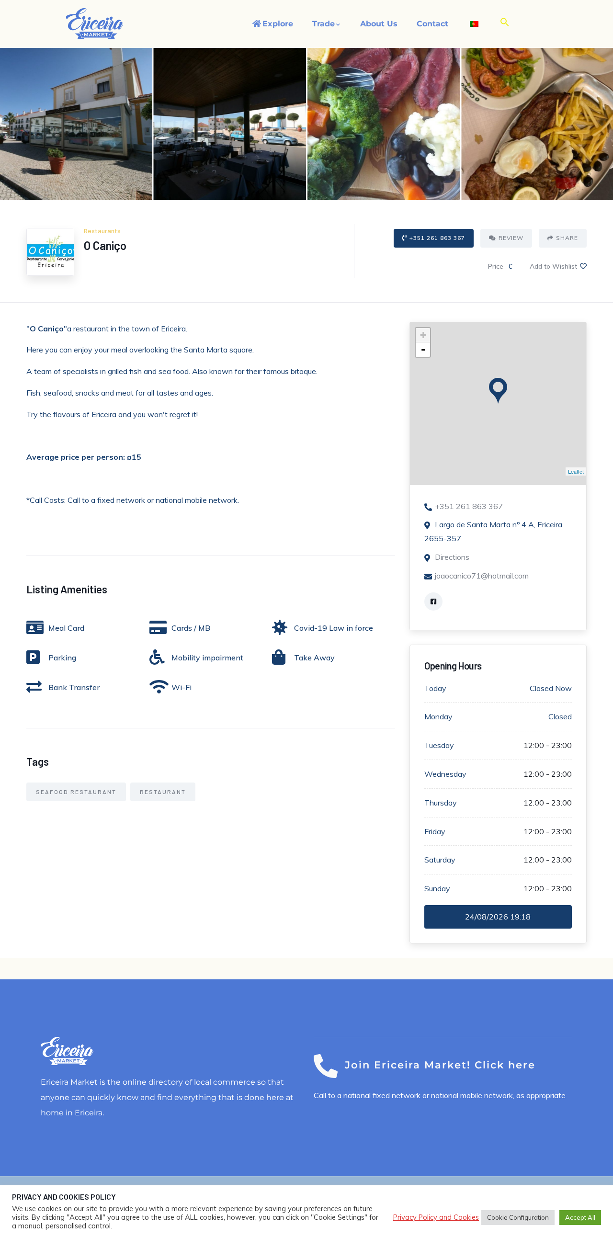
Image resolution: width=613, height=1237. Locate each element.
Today (435, 688)
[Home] (95, 23)
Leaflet (576, 471)
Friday (434, 831)
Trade (323, 23)
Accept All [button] (580, 1217)
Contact (432, 23)
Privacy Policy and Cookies (436, 1217)
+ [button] (423, 335)
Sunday (437, 888)
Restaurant (163, 791)
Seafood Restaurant (76, 791)
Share (567, 237)
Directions (452, 557)
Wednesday (445, 774)
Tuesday (439, 745)
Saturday (439, 859)
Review (511, 237)
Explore (277, 23)
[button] (504, 22)
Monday (438, 716)
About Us (378, 23)
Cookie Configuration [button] (518, 1217)
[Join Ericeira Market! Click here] (326, 1066)
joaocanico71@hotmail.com (482, 575)
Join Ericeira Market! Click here (440, 1065)
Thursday (440, 802)
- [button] (423, 349)
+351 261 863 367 (437, 237)
